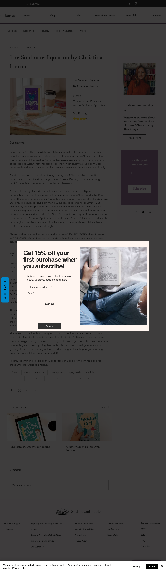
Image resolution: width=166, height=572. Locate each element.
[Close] (162, 566)
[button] (49, 326)
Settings (137, 566)
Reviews (5, 289)
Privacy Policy (19, 568)
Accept (151, 566)
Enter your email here (39, 287)
